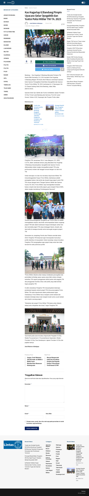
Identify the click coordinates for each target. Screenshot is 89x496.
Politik (6, 65)
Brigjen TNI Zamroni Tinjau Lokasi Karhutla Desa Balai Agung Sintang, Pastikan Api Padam (76, 43)
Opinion (6, 58)
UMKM (6, 95)
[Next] (46, 129)
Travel (6, 91)
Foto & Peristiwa (9, 31)
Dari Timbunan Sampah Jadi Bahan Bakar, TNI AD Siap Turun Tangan (75, 76)
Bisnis (6, 18)
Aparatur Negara (33, 8)
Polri (5, 71)
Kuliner (6, 45)
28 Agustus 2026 (39, 124)
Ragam (6, 75)
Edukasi (6, 21)
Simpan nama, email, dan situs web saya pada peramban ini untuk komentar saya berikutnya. (45, 422)
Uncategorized (9, 98)
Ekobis (6, 25)
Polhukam (7, 61)
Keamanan (7, 38)
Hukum (6, 35)
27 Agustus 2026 (60, 116)
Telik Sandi (7, 88)
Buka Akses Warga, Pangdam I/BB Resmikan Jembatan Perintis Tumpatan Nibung (75, 83)
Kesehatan (7, 41)
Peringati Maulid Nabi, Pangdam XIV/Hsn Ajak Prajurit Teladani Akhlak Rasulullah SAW (59, 110)
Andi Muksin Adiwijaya (36, 23)
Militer (37, 25)
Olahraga (7, 55)
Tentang (83, 491)
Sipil (5, 78)
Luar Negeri (7, 48)
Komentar (28, 384)
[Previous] (43, 129)
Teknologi (7, 85)
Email (27, 413)
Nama (27, 406)
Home (26, 8)
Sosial (6, 81)
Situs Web (48, 413)
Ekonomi (6, 28)
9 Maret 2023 (48, 23)
